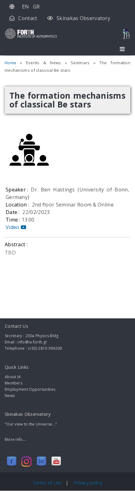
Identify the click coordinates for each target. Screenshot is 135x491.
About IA (13, 376)
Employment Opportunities (30, 389)
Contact (27, 18)
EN (25, 6)
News (10, 395)
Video (13, 227)
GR (36, 6)
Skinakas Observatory (83, 18)
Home (10, 62)
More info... (15, 439)
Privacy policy (88, 483)
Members (13, 383)
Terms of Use (48, 483)
